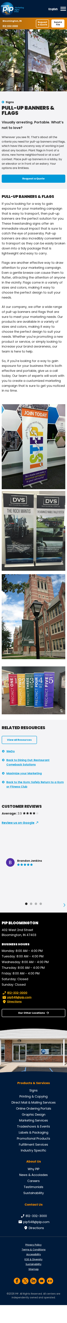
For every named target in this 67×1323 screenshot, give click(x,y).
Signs (10, 102)
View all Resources (19, 740)
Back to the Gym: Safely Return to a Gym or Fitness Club (35, 784)
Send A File (58, 23)
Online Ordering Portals (33, 1108)
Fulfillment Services (33, 1144)
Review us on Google (18, 823)
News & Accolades (33, 1175)
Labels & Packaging (33, 1132)
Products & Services (33, 1083)
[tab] (26, 904)
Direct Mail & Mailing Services (34, 1102)
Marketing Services (33, 1120)
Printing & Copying (33, 1096)
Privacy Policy (33, 1244)
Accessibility (33, 1254)
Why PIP (33, 1169)
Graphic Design (33, 1114)
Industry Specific (33, 1150)
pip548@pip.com (19, 997)
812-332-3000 (11, 25)
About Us (33, 1161)
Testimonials (33, 1187)
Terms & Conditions (34, 1249)
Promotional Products (33, 1138)
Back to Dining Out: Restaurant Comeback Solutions (27, 762)
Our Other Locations (31, 1013)
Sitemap (34, 1269)
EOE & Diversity (33, 1259)
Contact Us (34, 1204)
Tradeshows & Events (33, 1126)
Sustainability (33, 1193)
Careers (33, 1181)
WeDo (10, 751)
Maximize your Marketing (24, 773)
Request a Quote (42, 23)
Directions (14, 1002)
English (53, 9)
